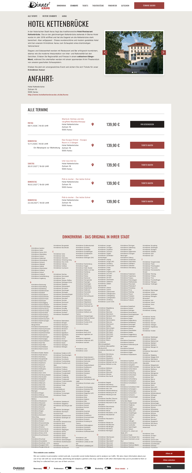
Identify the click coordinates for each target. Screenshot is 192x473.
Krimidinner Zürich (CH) (150, 439)
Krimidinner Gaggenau (61, 403)
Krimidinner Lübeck (104, 287)
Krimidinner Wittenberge (151, 411)
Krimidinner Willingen (150, 395)
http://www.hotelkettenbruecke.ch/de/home (48, 95)
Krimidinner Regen (127, 318)
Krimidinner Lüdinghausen (106, 293)
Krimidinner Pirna (126, 290)
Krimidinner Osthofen (127, 265)
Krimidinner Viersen (149, 323)
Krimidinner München (105, 372)
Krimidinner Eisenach (61, 325)
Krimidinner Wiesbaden (150, 389)
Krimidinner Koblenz (82, 399)
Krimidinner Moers (104, 340)
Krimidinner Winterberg (150, 401)
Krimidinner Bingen (37, 393)
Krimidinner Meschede (105, 334)
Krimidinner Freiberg (60, 367)
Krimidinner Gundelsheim (84, 253)
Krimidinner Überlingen (150, 290)
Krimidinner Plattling (127, 292)
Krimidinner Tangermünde (151, 262)
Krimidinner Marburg (105, 318)
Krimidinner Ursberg (149, 310)
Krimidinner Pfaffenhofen (129, 282)
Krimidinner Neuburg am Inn (107, 392)
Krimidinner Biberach (38, 383)
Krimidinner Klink (81, 397)
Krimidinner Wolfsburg (150, 415)
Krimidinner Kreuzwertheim (85, 417)
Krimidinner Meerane (105, 322)
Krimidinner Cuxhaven (61, 268)
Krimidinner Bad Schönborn (40, 341)
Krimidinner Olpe (126, 249)
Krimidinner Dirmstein (61, 288)
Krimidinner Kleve (82, 395)
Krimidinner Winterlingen (151, 403)
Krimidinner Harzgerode (84, 280)
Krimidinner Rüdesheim (128, 350)
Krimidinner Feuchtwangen (62, 355)
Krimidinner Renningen (128, 324)
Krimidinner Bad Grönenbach (40, 307)
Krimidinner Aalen (37, 250)
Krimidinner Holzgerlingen (84, 316)
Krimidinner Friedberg (61, 375)
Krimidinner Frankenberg (62, 361)
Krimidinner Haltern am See (85, 270)
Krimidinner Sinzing (127, 417)
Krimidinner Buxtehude (61, 247)
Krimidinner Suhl (148, 253)
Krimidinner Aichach (38, 262)
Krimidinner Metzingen (105, 336)
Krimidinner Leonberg (105, 263)
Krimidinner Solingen (127, 421)
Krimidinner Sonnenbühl (128, 423)
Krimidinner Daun (59, 278)
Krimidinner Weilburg (150, 369)
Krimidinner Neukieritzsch (106, 400)
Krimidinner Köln (81, 401)
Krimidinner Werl (148, 377)
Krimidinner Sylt (148, 255)
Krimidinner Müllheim (105, 368)
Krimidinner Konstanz (83, 403)
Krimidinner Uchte (149, 292)
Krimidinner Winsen (149, 399)
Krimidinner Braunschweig (40, 423)
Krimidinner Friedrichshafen (63, 381)
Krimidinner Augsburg (38, 278)
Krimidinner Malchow (105, 312)
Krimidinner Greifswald (61, 447)
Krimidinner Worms (149, 417)
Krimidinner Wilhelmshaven (152, 393)
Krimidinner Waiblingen (150, 337)
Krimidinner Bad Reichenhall (40, 333)
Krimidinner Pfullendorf (128, 286)
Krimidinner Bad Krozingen (40, 321)
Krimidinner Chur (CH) (61, 262)
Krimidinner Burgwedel (61, 245)
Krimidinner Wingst (149, 397)
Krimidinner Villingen (149, 325)
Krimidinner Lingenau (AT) (106, 271)
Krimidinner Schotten (127, 377)
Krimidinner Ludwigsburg (106, 295)
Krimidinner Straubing (150, 245)
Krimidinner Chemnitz (61, 258)
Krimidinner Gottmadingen (62, 439)
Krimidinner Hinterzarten (84, 304)
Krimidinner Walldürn (150, 345)
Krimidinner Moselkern (105, 358)
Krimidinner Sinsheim (128, 415)
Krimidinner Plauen (127, 294)
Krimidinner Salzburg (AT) (129, 363)
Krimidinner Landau (82, 439)
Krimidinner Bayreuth (38, 367)
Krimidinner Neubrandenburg (107, 390)
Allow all (169, 453)
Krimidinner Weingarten (150, 373)
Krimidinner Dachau (60, 274)
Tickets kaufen (147, 145)
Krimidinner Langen (104, 245)
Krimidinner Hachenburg (84, 264)
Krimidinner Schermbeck (129, 369)
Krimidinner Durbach (60, 312)
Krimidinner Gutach (82, 255)
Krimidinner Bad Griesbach (40, 304)
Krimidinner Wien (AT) (150, 387)
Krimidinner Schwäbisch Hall (130, 387)
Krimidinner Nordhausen (106, 424)
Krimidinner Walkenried (150, 341)
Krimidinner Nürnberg (105, 428)
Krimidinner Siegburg (127, 405)
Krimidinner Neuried (104, 408)
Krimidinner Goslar (60, 433)
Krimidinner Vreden (149, 331)
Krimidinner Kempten (83, 373)
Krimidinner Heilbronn (83, 290)
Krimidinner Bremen (38, 427)
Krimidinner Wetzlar (149, 383)
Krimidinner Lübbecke (105, 281)
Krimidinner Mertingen (105, 332)
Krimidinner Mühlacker (105, 360)
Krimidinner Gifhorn (60, 427)
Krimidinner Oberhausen (106, 437)
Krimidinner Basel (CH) (38, 361)
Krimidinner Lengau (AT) (106, 261)
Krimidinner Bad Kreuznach (40, 319)
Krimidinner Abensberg (38, 254)
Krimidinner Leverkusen (106, 265)
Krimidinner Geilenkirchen (62, 415)
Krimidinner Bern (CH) (38, 373)
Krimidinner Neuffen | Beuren (107, 398)
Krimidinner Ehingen (60, 323)
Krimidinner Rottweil (127, 348)
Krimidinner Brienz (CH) (39, 433)
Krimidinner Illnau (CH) (83, 332)
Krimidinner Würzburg (150, 423)
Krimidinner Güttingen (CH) (85, 257)
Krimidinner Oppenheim (128, 251)
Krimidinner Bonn (37, 413)
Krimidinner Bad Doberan (39, 294)
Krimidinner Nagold (104, 382)
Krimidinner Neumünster (106, 406)
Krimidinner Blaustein (38, 403)
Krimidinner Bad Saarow (39, 335)
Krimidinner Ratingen (127, 310)
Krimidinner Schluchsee (128, 375)
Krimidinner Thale (148, 264)
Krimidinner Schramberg (129, 379)
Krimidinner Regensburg (128, 320)
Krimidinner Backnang (38, 284)
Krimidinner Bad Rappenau (40, 331)
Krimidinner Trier (148, 278)
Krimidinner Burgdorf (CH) (40, 445)
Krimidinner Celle (59, 256)
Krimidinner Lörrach (104, 277)
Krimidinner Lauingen (105, 247)
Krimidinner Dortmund (61, 302)
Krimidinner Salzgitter (128, 365)
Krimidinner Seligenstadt (129, 403)
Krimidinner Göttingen (61, 437)
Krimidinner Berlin (37, 371)
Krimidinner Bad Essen (38, 300)
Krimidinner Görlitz (60, 431)
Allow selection (169, 460)
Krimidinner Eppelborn (61, 333)
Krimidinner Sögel (126, 419)
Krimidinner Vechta (149, 317)
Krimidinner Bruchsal (38, 439)
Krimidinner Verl (148, 321)
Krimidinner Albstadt (38, 264)
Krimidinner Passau (127, 278)
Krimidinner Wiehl (148, 385)
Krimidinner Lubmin (104, 289)
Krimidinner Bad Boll (38, 292)
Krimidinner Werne (149, 379)
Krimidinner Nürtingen (105, 430)
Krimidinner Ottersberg (128, 267)
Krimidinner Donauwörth (62, 296)
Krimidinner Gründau (83, 247)
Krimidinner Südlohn (149, 251)
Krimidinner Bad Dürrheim (40, 298)
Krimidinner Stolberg (127, 443)
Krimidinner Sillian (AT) (128, 411)
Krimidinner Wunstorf (150, 419)
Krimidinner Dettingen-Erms (63, 282)
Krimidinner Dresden (60, 306)
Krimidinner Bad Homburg (39, 315)
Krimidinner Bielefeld (38, 387)
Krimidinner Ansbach (38, 274)
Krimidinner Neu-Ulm (105, 388)
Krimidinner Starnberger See (130, 437)
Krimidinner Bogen (37, 411)
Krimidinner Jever (82, 351)
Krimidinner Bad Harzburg (40, 309)
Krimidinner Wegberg (150, 355)
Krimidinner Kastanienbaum (85, 365)
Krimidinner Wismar (149, 407)
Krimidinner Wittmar (149, 413)
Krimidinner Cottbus (60, 266)
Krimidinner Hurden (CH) (84, 322)
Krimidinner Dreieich (60, 304)
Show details (120, 469)
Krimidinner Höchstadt (83, 310)
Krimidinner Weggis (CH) (151, 357)
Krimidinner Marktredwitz (106, 320)
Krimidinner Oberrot (104, 439)
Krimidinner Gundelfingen (84, 251)
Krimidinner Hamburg (83, 272)
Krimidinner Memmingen (106, 328)
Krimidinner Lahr (81, 437)
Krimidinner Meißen (104, 326)
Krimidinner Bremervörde (39, 431)
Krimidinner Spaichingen (129, 427)
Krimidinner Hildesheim (83, 300)
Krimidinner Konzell (82, 405)
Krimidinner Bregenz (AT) (39, 425)
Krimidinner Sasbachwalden (130, 367)
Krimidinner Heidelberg (83, 286)
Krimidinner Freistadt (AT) (62, 371)
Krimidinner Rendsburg (128, 322)
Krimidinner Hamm (82, 274)
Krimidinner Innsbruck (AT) (84, 340)
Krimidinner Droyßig (60, 308)
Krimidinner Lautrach (105, 251)
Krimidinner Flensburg (61, 357)
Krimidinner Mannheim (105, 314)
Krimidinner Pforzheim (128, 284)
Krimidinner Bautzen (38, 365)
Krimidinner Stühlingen (150, 247)
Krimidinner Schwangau (128, 391)
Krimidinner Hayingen (83, 282)
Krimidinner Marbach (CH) (106, 316)
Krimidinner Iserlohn (82, 342)
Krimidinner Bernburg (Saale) (41, 375)
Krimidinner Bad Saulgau (39, 339)
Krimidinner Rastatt (127, 308)
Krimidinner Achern (37, 256)
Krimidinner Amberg (38, 270)
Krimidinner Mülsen (104, 370)
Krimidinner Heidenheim (84, 288)
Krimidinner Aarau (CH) (39, 252)
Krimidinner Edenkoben (61, 321)
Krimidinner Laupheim (105, 249)
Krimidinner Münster (105, 374)
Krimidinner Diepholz (60, 284)
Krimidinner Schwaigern (128, 389)
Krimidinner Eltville (60, 331)
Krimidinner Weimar (149, 371)
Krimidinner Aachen (37, 248)
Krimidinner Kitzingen (83, 391)
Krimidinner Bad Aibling (39, 286)
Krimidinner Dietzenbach (62, 286)
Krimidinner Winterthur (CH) (152, 405)
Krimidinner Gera (59, 423)
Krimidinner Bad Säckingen (40, 337)
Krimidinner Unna (148, 304)
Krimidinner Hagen (82, 266)
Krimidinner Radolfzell (128, 306)
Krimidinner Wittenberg (150, 409)
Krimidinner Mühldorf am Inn (107, 362)
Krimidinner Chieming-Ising (63, 260)
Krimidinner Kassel (82, 363)
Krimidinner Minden (104, 338)
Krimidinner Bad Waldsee (39, 347)
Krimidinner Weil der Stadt (151, 367)
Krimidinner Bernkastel (38, 377)
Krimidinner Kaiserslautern (84, 357)
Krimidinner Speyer (127, 429)
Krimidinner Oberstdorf (105, 441)
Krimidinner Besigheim (38, 379)
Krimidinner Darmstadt (61, 276)
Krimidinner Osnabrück (128, 259)
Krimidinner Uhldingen (150, 294)
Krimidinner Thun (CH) (150, 268)
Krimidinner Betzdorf (38, 381)
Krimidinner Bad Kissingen (40, 317)
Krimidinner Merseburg (105, 330)
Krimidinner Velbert (149, 319)
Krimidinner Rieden (127, 332)
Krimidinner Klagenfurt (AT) (85, 393)
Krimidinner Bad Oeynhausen (40, 329)
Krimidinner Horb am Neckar (85, 318)
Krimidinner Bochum (38, 409)
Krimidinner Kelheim (82, 369)
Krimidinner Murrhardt (105, 376)
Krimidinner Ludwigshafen (106, 297)
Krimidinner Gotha (60, 435)
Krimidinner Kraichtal (83, 411)
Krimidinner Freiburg (60, 369)
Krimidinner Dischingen (61, 290)
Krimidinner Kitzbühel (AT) (84, 389)
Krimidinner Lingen (104, 269)
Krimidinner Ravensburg (128, 312)
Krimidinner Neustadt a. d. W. (107, 412)
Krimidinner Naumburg (105, 384)
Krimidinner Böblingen (38, 405)
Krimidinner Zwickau (149, 445)
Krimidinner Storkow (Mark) (130, 445)
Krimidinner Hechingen (83, 284)
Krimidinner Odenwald (105, 445)
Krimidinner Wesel (149, 381)
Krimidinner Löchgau (105, 275)
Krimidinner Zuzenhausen (151, 443)
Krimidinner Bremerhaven (39, 429)
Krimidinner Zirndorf (149, 435)
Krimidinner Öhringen (128, 245)
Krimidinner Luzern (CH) (106, 301)
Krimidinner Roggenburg (128, 334)
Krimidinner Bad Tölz (38, 343)
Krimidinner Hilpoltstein (83, 302)
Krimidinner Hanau (82, 276)
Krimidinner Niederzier (105, 422)
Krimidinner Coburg (60, 264)
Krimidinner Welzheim (150, 375)
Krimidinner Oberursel (105, 443)
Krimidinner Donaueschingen (63, 294)
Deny (169, 467)
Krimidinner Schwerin (128, 395)
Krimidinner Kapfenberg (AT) (85, 359)
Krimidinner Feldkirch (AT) (62, 353)
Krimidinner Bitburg (37, 395)
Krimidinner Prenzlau (127, 298)
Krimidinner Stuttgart (150, 249)
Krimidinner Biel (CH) (38, 385)
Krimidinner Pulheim (127, 300)
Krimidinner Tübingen (150, 282)
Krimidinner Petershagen (129, 280)
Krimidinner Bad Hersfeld (39, 313)
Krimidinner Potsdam (127, 296)
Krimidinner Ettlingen (60, 347)
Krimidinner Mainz (104, 310)
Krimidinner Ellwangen (61, 327)
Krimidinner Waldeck (149, 339)
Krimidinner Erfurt (59, 339)
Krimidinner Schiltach (128, 371)
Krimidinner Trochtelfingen (151, 280)
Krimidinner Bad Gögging (39, 302)
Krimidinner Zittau (149, 437)
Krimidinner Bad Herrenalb (40, 311)
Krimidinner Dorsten (60, 300)
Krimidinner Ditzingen (61, 292)
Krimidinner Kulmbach (83, 427)
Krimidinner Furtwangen (61, 393)
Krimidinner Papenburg (128, 276)
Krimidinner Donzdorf (61, 298)
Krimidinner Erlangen (60, 341)
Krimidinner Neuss (104, 410)
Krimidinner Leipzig (104, 259)
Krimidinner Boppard (38, 419)
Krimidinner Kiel (81, 375)
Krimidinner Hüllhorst (83, 320)
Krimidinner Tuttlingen (150, 284)
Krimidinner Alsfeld (37, 266)
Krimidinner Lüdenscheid (106, 291)
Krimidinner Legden (104, 253)
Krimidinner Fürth (59, 391)
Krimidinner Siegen (127, 407)
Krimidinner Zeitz (148, 433)
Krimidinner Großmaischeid (85, 245)
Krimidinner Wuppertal (150, 421)
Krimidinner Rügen (127, 352)
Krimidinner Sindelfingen (129, 413)
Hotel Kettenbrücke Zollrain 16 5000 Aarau (70, 127)
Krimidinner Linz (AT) (105, 273)
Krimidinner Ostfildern (128, 263)
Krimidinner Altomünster (39, 268)
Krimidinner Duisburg (61, 310)
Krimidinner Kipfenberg (83, 377)
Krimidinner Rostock (127, 342)
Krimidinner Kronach (83, 419)
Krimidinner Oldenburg (128, 247)
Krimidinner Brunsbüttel (39, 441)
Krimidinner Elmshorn (61, 329)
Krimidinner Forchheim (61, 359)
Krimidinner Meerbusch (106, 324)
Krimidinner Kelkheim (83, 371)
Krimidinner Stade (126, 435)
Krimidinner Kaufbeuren (84, 367)
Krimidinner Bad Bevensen (40, 290)
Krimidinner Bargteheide (39, 359)
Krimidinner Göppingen (61, 429)
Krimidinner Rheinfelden (128, 330)
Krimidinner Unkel (149, 302)
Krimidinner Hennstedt (83, 292)
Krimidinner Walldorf (149, 343)
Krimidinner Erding (60, 337)
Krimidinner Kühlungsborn (84, 425)
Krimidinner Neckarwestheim (107, 386)
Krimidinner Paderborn (128, 274)
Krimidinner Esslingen (61, 345)
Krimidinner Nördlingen (105, 426)
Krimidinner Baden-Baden (39, 353)
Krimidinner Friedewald (61, 379)
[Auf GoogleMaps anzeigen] (93, 124)
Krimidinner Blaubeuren (39, 401)
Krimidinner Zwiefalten (150, 447)
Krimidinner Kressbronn (83, 415)
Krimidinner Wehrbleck (150, 359)
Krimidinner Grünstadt (83, 249)
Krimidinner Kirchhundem (84, 387)
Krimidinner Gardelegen (61, 409)
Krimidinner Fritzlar (60, 383)
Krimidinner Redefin (127, 316)
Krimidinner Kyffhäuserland (85, 431)
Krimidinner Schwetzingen (129, 397)
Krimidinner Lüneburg (105, 299)
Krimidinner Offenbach (105, 447)
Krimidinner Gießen (60, 425)
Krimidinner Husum (82, 324)
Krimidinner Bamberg (38, 357)
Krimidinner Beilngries (38, 369)
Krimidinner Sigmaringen (129, 409)
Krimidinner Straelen (127, 447)
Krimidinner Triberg (149, 276)
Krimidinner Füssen (60, 395)
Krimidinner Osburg (127, 257)
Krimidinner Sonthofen (128, 425)
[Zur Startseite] (39, 8)
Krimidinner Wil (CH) (149, 391)
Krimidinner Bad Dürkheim (40, 296)
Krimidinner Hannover (83, 278)
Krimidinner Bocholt (37, 407)
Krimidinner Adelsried (38, 258)
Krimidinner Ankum (37, 272)
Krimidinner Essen (59, 343)
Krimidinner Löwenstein (106, 279)
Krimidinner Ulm (148, 300)
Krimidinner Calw (59, 254)
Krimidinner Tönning (149, 274)
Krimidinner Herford (82, 294)
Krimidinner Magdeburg (106, 308)
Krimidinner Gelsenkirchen (62, 421)
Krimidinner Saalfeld (127, 361)
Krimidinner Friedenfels (61, 377)
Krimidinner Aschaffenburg (40, 276)
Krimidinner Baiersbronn (39, 355)
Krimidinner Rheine (127, 328)
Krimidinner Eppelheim (61, 335)
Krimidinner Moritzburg (105, 354)
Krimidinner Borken (37, 421)
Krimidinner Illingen (82, 330)
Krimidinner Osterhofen (128, 261)
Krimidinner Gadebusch (61, 401)
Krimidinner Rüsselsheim (129, 354)
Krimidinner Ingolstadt (83, 338)
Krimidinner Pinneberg (128, 288)
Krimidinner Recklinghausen (130, 314)
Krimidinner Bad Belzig (38, 288)
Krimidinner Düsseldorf (61, 314)
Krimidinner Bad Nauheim (39, 327)
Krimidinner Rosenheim (128, 340)
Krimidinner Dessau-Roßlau (63, 280)
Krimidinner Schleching (128, 373)
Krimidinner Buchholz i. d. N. (40, 443)
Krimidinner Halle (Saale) (84, 268)
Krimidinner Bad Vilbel (38, 345)
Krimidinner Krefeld (82, 413)
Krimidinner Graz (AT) (61, 445)
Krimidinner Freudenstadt (62, 373)
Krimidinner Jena (81, 349)
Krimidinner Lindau (104, 267)
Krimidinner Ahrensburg (39, 260)
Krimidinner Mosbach (105, 356)
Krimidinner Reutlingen (128, 326)
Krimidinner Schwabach (128, 381)
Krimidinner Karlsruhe (83, 361)
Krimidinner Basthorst (38, 363)
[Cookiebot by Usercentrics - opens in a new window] (19, 468)
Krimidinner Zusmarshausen (152, 441)
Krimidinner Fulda (59, 385)
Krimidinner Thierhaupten (151, 266)
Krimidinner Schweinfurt (129, 393)
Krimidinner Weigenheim (151, 365)
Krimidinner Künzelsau (83, 429)
